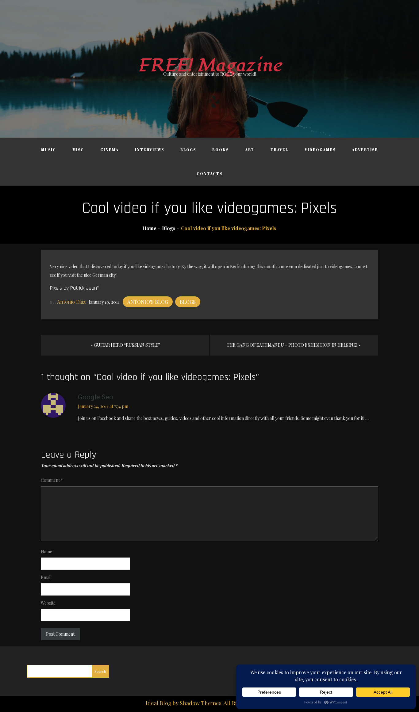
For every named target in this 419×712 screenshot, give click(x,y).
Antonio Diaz (71, 302)
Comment (52, 480)
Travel (279, 149)
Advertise (365, 149)
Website (48, 603)
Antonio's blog (147, 302)
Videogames (320, 149)
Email (46, 577)
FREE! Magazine (209, 65)
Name (46, 551)
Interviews (149, 149)
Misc (78, 149)
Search (100, 671)
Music (48, 149)
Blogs (188, 149)
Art (249, 149)
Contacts (209, 173)
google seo (95, 397)
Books (220, 149)
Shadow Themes (200, 703)
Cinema (109, 149)
